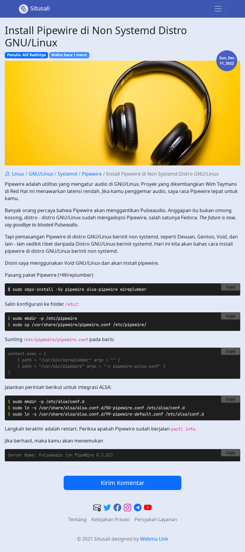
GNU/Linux (41, 174)
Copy (230, 287)
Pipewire (92, 174)
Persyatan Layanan (155, 519)
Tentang (77, 519)
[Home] (7, 174)
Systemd (67, 174)
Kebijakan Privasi (110, 519)
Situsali (40, 8)
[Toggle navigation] (218, 9)
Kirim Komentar (122, 483)
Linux (18, 174)
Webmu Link (154, 539)
